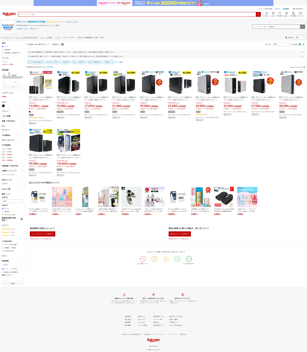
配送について (34, 29)
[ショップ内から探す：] (302, 27)
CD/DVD (5, 184)
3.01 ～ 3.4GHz (7, 157)
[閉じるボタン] (302, 52)
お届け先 (5, 197)
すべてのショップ (7, 37)
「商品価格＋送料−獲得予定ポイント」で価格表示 (42, 44)
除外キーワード (7, 275)
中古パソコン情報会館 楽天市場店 (31, 22)
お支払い (26, 29)
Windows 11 (6, 130)
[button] (298, 9)
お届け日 (5, 205)
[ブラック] (3, 105)
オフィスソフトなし (8, 174)
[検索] (258, 14)
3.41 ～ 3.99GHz (7, 160)
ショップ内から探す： (261, 27)
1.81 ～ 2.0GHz (7, 149)
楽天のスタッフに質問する (179, 234)
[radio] (2, 46)
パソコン (58, 37)
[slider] (2, 78)
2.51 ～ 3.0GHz (7, 154)
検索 (13, 87)
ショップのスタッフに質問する (42, 234)
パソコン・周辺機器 (46, 37)
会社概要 (19, 29)
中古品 (4, 96)
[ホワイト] (6, 105)
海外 (8, 194)
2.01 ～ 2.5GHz (7, 152)
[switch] (21, 219)
